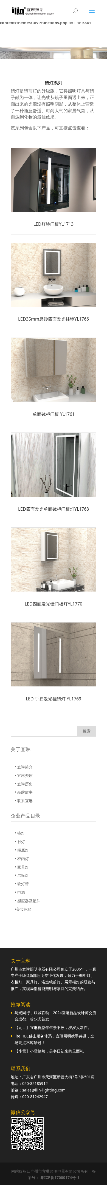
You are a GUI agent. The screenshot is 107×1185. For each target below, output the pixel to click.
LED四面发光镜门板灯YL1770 (53, 604)
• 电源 (20, 892)
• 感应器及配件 (27, 900)
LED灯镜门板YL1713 (53, 224)
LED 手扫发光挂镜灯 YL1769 (53, 699)
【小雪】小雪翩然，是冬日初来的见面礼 (49, 1051)
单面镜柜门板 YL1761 (54, 414)
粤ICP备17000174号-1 (59, 1177)
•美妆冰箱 (23, 909)
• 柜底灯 (22, 850)
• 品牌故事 (24, 792)
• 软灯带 (22, 883)
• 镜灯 (20, 833)
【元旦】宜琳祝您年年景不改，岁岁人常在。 (53, 1027)
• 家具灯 (22, 867)
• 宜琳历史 (24, 784)
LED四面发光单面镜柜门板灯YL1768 (53, 509)
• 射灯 (20, 841)
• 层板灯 (22, 875)
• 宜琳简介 (24, 767)
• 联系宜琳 (24, 800)
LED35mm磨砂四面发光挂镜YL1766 (53, 319)
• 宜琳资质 (24, 775)
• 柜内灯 (22, 858)
